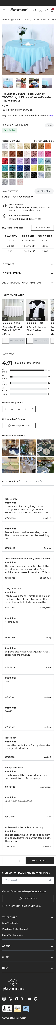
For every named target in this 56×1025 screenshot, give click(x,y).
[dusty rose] (34, 154)
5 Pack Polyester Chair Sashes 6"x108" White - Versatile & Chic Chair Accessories (36, 329)
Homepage (8, 19)
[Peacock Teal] (12, 168)
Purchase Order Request (15, 929)
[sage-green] (48, 168)
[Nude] (5, 154)
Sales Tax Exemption (13, 935)
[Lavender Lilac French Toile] (12, 182)
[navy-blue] (27, 168)
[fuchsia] (48, 154)
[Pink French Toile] (20, 182)
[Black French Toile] (5, 182)
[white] (5, 146)
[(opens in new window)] (7, 1008)
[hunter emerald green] (20, 175)
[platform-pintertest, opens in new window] (35, 999)
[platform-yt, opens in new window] (29, 999)
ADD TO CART (17, 341)
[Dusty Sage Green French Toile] (48, 175)
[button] (8, 83)
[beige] (20, 146)
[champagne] (27, 146)
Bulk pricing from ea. (17, 109)
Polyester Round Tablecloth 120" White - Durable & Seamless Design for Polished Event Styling (13, 329)
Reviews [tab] (11, 481)
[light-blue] (41, 161)
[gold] (41, 146)
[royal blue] (20, 168)
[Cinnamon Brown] (20, 154)
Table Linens (23, 19)
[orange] (48, 146)
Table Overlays (39, 19)
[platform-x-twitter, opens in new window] (23, 999)
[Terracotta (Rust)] (12, 154)
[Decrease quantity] (5, 860)
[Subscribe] (50, 880)
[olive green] (12, 175)
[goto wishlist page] (46, 10)
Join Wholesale (10, 923)
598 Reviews (21, 125)
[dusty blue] (48, 161)
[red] (5, 161)
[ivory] (12, 146)
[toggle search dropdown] (34, 10)
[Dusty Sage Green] (5, 175)
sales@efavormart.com (34, 891)
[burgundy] (12, 161)
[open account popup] (40, 10)
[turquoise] (5, 168)
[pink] (41, 154)
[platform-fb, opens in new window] (16, 999)
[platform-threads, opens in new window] (10, 999)
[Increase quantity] (19, 860)
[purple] (34, 161)
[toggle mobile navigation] (4, 10)
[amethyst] (27, 161)
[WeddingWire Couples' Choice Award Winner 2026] (17, 1008)
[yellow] (34, 168)
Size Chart (46, 191)
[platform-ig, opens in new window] (4, 999)
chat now (30, 898)
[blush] (27, 154)
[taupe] (34, 146)
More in (44, 141)
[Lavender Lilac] (20, 161)
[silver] (27, 175)
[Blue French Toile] (41, 175)
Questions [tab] (34, 481)
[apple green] (41, 168)
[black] (34, 175)
